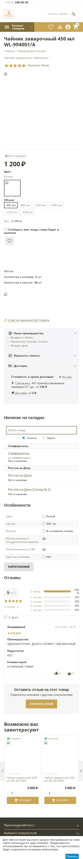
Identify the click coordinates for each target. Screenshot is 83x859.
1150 (40, 205)
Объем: (9, 200)
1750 (11, 212)
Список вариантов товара (28, 320)
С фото (13, 617)
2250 (27, 212)
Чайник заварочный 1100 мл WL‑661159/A (22, 779)
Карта (50, 438)
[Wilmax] (9, 14)
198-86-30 (16, 2)
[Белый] (12, 188)
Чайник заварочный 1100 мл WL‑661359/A (59, 779)
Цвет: (8, 171)
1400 (56, 205)
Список (31, 438)
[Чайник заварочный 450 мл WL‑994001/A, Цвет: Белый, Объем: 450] (41, 109)
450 (11, 205)
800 (25, 205)
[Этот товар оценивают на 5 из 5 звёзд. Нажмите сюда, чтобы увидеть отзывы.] (15, 65)
